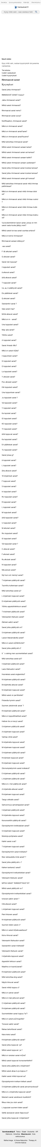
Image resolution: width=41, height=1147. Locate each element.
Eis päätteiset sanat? (10, 293)
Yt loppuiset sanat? (9, 429)
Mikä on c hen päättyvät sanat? (14, 784)
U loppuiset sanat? (9, 523)
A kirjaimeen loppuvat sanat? (13, 732)
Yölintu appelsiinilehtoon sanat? (14, 606)
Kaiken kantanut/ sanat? (11, 867)
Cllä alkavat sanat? (9, 904)
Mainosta (9, 1134)
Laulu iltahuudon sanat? (11, 669)
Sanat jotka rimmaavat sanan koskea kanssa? (20, 168)
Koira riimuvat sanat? (10, 935)
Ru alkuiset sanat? (9, 559)
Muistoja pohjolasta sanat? (12, 836)
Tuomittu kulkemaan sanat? (12, 585)
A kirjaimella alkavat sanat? (12, 789)
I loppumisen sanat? (9, 356)
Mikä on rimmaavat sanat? (12, 126)
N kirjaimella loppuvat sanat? (13, 815)
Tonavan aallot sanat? (10, 1024)
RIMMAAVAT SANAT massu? (13, 95)
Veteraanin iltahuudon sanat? (13, 940)
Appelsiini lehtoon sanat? (11, 961)
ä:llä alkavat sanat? (9, 277)
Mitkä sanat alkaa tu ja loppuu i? (14, 1071)
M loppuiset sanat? (9, 512)
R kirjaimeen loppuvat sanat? (13, 794)
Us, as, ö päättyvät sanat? (12, 288)
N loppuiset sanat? (9, 565)
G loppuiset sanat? (9, 361)
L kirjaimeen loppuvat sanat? (13, 596)
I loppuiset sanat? (9, 267)
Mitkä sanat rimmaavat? (11, 105)
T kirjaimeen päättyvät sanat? (13, 580)
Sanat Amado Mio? (9, 345)
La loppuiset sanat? (9, 371)
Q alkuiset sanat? (8, 298)
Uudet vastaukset (9, 73)
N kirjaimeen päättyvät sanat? (13, 679)
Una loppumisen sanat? (11, 392)
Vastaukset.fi (22, 7)
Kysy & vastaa (6, 59)
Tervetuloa (6, 70)
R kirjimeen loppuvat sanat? (13, 758)
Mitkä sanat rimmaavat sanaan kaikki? (17, 157)
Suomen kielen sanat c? (11, 925)
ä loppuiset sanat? (9, 460)
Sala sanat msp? (8, 309)
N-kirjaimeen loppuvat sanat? (13, 690)
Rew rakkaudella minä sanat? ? (14, 857)
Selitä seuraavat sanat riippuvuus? (15, 1113)
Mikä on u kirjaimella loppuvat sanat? (16, 1092)
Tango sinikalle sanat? (10, 799)
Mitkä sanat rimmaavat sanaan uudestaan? (18, 163)
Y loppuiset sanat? (9, 408)
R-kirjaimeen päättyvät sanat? (13, 711)
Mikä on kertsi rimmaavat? (12, 236)
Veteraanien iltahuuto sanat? (13, 617)
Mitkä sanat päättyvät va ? (12, 888)
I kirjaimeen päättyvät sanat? (13, 664)
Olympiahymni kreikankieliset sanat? (16, 873)
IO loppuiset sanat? (9, 418)
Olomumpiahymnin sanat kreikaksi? (16, 768)
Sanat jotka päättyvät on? (12, 627)
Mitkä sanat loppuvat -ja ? (12, 1050)
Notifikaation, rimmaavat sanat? (14, 121)
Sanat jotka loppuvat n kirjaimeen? (15, 1118)
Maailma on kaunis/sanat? (12, 966)
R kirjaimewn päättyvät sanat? (14, 972)
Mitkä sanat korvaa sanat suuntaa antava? (18, 230)
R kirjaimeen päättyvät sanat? (13, 1008)
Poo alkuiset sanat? (9, 382)
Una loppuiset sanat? (10, 324)
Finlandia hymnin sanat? (11, 700)
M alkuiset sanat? (8, 528)
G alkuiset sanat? (8, 257)
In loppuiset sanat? (9, 491)
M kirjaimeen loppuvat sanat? (13, 747)
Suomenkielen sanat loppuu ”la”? (14, 1013)
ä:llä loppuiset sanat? (10, 518)
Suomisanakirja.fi (8, 1132)
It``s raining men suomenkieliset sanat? (17, 653)
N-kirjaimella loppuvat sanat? (13, 742)
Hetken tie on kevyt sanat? (12, 721)
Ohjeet (24, 1132)
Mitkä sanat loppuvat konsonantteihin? (17, 1060)
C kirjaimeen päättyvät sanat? (13, 1003)
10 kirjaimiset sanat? (10, 476)
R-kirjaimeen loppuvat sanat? (13, 763)
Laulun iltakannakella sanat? (13, 638)
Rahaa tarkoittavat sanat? (12, 1029)
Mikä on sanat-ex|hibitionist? (13, 643)
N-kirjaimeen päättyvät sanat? (14, 920)
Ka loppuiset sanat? (9, 439)
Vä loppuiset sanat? (9, 403)
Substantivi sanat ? (9, 304)
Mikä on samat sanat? (10, 993)
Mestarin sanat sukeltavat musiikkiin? (16, 1097)
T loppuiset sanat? (9, 283)
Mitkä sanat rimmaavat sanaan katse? (17, 147)
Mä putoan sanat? (9, 570)
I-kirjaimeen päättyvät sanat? (13, 810)
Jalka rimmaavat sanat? (11, 100)
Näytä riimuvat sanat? (10, 982)
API (37, 1132)
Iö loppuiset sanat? (9, 538)
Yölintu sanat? (7, 335)
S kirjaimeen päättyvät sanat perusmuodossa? (20, 1087)
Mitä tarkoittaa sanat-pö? (12, 659)
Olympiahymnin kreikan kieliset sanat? (17, 1081)
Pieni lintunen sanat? (10, 914)
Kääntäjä (26, 2)
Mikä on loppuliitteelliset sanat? (14, 716)
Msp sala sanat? (8, 330)
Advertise (16, 1134)
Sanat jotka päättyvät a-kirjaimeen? (16, 1066)
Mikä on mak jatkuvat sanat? (13, 998)
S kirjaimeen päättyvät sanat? (13, 632)
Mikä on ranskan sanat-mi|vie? (14, 1055)
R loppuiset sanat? (9, 502)
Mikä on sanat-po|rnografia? (13, 1019)
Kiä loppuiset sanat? (10, 387)
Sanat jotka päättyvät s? (11, 648)
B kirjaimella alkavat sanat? (12, 685)
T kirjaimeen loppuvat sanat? (13, 846)
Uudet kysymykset (9, 75)
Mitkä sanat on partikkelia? (12, 695)
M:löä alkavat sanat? (10, 314)
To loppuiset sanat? (9, 450)
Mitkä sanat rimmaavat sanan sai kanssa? (18, 152)
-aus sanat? (6, 246)
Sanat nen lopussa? (9, 262)
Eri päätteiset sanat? (10, 444)
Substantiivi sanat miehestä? (13, 946)
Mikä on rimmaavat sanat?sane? (14, 131)
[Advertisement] (20, 35)
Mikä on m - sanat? (9, 319)
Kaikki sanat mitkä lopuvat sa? (14, 1076)
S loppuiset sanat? (9, 486)
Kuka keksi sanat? (9, 1034)
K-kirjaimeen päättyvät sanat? (13, 1040)
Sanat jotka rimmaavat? (11, 90)
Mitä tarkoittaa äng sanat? (12, 977)
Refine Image (8, 1140)
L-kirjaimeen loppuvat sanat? (13, 909)
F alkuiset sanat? (8, 554)
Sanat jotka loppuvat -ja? (12, 1045)
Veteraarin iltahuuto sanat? (12, 878)
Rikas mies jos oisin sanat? (12, 1102)
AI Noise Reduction (20, 1140)
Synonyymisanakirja (15, 2)
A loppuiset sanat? (9, 340)
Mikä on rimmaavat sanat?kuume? (15, 137)
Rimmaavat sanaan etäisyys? (13, 241)
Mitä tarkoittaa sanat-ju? (11, 591)
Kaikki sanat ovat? (9, 841)
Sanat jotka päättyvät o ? (12, 862)
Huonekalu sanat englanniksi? (13, 674)
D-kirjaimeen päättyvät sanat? (14, 601)
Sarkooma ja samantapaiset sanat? (15, 805)
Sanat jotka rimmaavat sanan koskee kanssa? (20, 173)
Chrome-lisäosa (20, 1143)
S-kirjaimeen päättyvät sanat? (13, 752)
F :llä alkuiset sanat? (9, 251)
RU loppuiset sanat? (9, 497)
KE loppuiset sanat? (9, 424)
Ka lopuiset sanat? (9, 413)
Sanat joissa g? (8, 455)
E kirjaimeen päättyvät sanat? (13, 773)
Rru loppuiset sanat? (10, 533)
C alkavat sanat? (8, 549)
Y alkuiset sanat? (8, 377)
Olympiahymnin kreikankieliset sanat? (16, 893)
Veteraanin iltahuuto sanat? (12, 951)
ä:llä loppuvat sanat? (10, 434)
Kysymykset (7, 84)
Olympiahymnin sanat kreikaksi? (14, 852)
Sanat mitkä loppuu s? (10, 987)
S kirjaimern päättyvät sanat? (13, 726)
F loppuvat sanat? (9, 481)
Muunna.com (26, 1134)
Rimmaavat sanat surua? (11, 116)
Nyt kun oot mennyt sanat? (12, 575)
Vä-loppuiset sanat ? (10, 544)
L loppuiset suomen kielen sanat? (15, 1107)
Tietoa (18, 1132)
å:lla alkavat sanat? (9, 471)
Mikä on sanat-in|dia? (10, 351)
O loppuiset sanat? (9, 366)
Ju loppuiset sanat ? (10, 398)
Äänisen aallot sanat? (10, 622)
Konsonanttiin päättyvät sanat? (14, 820)
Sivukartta (30, 1132)
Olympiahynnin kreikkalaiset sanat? (15, 826)
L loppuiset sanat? (9, 465)
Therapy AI (32, 1140)
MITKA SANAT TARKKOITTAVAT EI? (15, 883)
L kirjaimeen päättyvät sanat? (13, 779)
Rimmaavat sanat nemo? (11, 110)
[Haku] (36, 12)
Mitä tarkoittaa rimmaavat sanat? (15, 142)
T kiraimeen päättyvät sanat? (13, 612)
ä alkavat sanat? (8, 272)
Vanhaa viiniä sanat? (10, 737)
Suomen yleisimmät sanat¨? (13, 705)
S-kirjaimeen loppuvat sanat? (13, 831)
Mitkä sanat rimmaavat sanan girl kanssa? (18, 178)
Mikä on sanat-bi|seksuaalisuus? (14, 930)
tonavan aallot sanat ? (10, 899)
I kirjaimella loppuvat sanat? (13, 956)
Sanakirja (4, 2)
